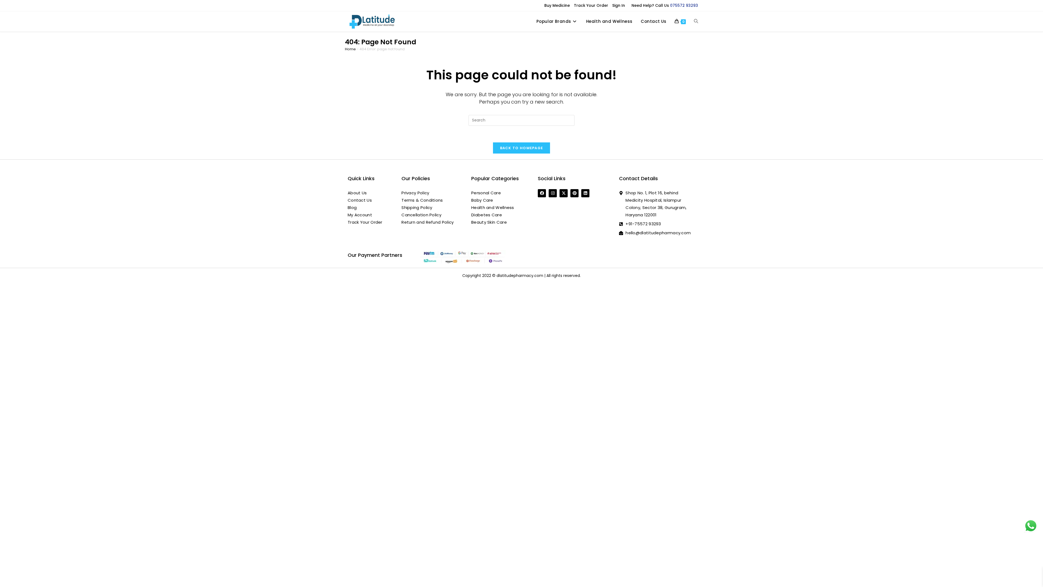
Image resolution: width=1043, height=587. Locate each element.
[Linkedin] (585, 193)
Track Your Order (591, 5)
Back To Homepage (521, 148)
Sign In (618, 5)
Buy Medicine (557, 5)
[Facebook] (542, 193)
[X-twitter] (564, 193)
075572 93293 (684, 5)
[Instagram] (553, 193)
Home (350, 49)
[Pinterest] (574, 193)
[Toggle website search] (696, 21)
